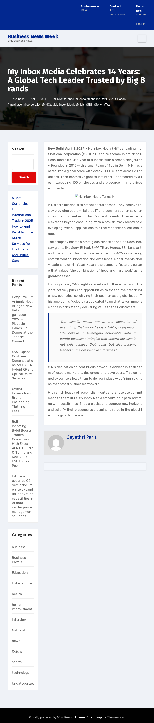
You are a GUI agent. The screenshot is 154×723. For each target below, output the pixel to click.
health (17, 594)
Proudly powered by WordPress (51, 717)
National (18, 630)
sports (17, 662)
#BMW (58, 99)
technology (21, 673)
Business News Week (33, 36)
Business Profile (19, 560)
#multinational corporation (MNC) (29, 104)
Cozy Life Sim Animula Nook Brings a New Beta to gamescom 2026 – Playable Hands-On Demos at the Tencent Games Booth (22, 319)
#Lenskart (93, 99)
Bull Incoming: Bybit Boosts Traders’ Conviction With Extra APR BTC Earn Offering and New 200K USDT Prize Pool (22, 444)
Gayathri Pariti (82, 437)
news (16, 641)
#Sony (97, 104)
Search (18, 149)
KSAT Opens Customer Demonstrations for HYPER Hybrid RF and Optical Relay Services (23, 365)
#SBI (88, 104)
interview (19, 620)
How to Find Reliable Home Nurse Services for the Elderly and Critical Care (22, 243)
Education (20, 573)
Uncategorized (23, 683)
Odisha (17, 651)
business (19, 99)
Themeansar (115, 717)
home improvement (22, 607)
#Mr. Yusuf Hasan (114, 99)
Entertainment (23, 583)
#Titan (107, 104)
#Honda (81, 99)
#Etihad (69, 99)
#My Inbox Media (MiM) (68, 104)
